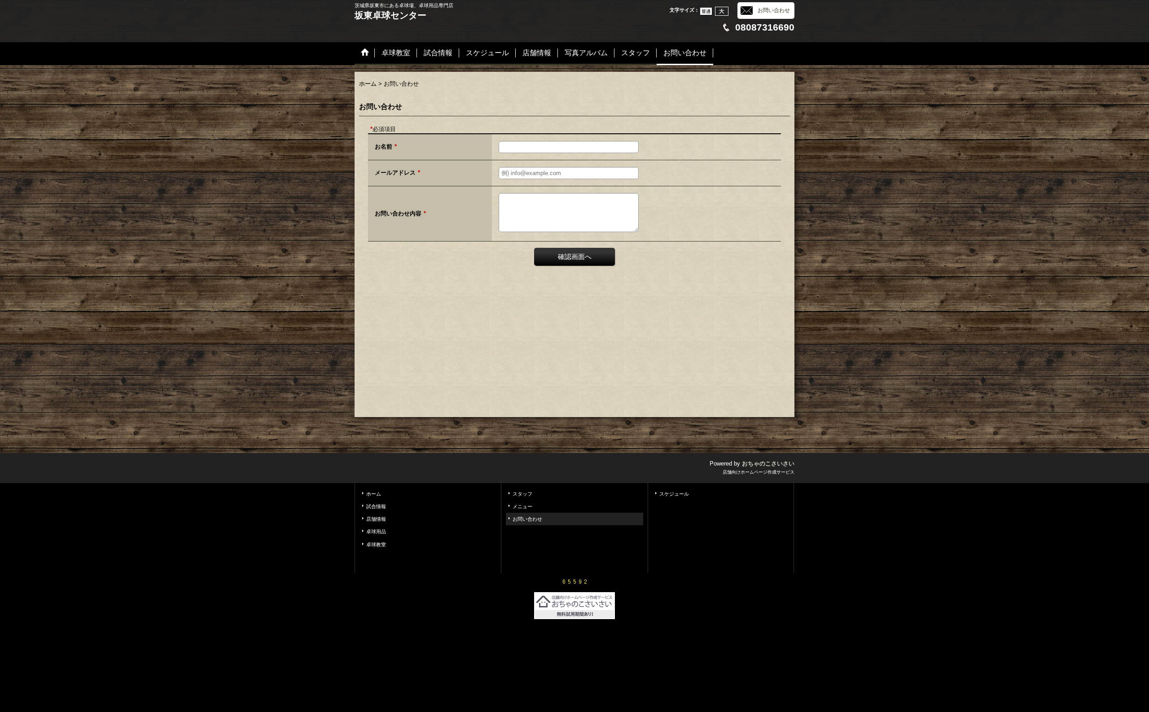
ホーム (373, 494)
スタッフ (522, 494)
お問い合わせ (774, 10)
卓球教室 (376, 544)
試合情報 (376, 506)
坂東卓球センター (390, 15)
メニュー (522, 506)
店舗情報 (376, 519)
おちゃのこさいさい (768, 463)
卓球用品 (376, 531)
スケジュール (674, 494)
